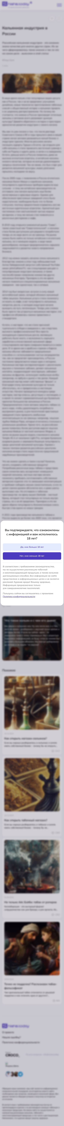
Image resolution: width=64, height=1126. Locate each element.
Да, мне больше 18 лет (32, 547)
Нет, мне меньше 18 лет (32, 555)
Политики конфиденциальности (19, 596)
